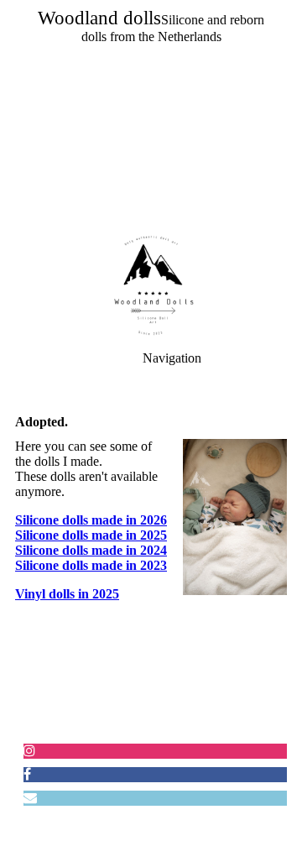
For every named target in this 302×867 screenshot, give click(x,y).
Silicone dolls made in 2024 (91, 550)
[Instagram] (29, 751)
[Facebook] (27, 774)
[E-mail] (30, 798)
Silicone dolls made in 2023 (91, 565)
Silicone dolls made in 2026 (91, 520)
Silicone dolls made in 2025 (91, 535)
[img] (151, 117)
